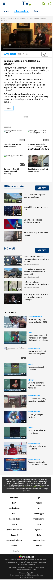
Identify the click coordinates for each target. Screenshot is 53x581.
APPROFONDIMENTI (35, 317)
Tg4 (38, 498)
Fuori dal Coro (14, 508)
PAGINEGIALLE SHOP (35, 560)
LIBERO (7, 560)
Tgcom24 (38, 530)
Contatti (16, 551)
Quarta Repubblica (14, 530)
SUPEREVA (31, 564)
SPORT (30, 332)
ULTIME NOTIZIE (13, 18)
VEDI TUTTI (42, 188)
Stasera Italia (14, 519)
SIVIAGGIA (34, 562)
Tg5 (38, 508)
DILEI (28, 562)
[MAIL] (50, 3)
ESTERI (9, 108)
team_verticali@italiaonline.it (33, 487)
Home (6, 11)
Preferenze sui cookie (24, 569)
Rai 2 (14, 514)
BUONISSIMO (22, 564)
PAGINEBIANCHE (11, 562)
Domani (39, 546)
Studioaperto (38, 519)
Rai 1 (14, 503)
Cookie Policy (39, 567)
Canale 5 (14, 535)
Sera (39, 524)
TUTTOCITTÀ (22, 562)
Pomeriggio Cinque (14, 540)
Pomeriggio (39, 514)
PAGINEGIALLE (22, 560)
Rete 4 (14, 524)
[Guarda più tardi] (44, 54)
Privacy (30, 567)
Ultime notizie (21, 11)
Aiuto (34, 569)
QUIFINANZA (43, 562)
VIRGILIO (13, 560)
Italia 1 (14, 546)
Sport (37, 11)
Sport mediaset (39, 540)
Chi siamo (12, 567)
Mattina (39, 503)
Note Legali (21, 567)
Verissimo (14, 498)
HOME (3, 18)
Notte (39, 535)
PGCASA (45, 560)
